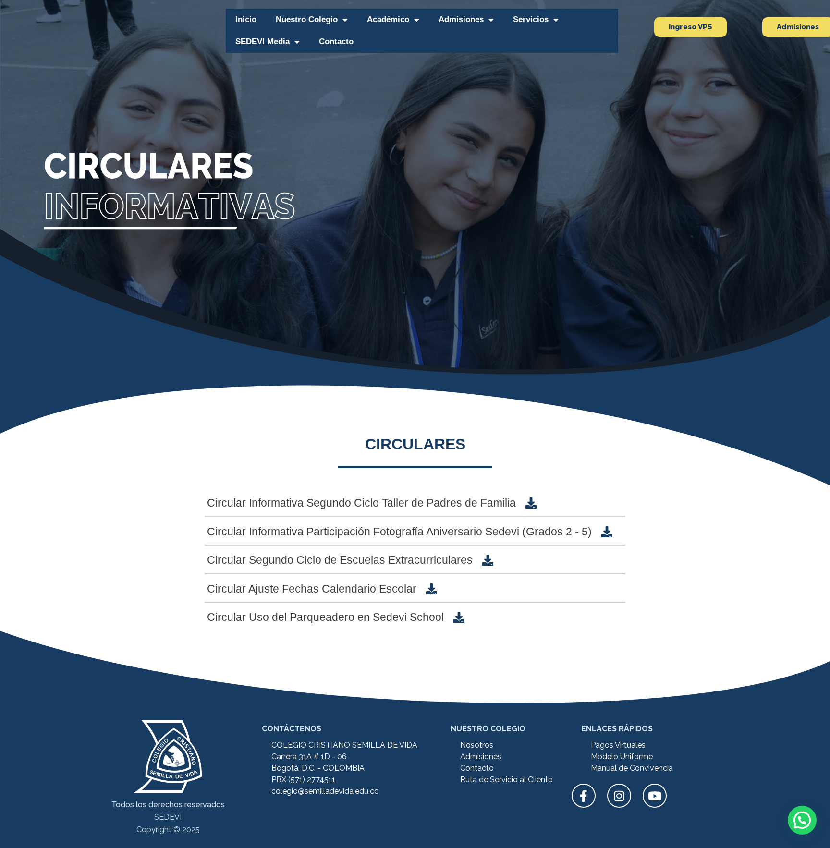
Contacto (336, 41)
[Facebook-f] (584, 796)
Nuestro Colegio (307, 19)
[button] (802, 820)
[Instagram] (619, 796)
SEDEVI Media (262, 41)
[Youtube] (655, 796)
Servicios (531, 19)
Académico (388, 19)
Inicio (245, 19)
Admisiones (461, 19)
